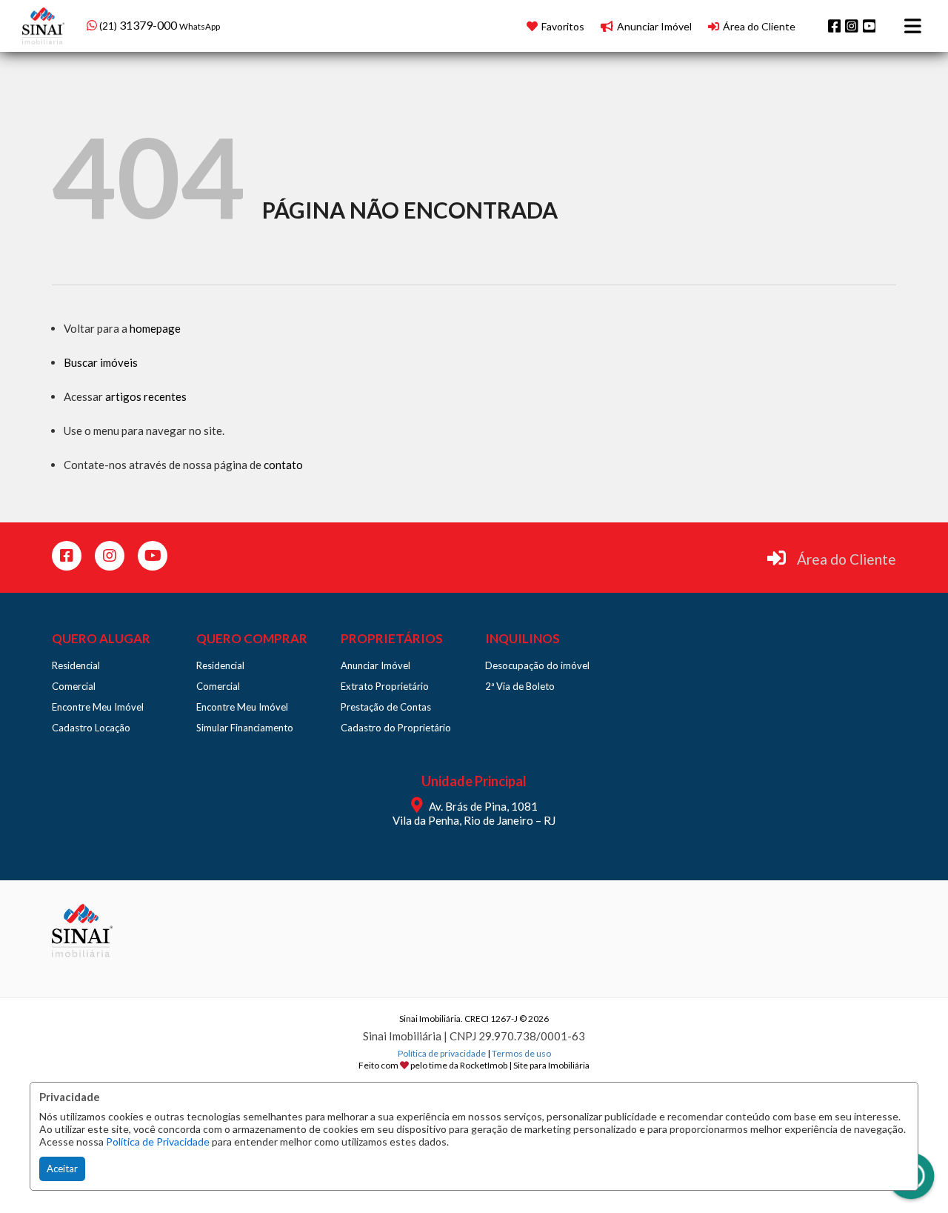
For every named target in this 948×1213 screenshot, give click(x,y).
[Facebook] (834, 26)
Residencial (76, 665)
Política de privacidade (442, 1053)
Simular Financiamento (244, 728)
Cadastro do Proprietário (396, 728)
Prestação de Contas (386, 707)
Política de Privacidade (158, 1141)
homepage (155, 328)
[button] (181, 24)
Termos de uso (521, 1053)
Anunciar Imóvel (375, 665)
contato (283, 464)
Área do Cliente (846, 559)
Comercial (74, 686)
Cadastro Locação (91, 728)
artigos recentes (146, 396)
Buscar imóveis (101, 362)
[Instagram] (851, 26)
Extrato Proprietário (385, 686)
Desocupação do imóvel (537, 665)
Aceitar (62, 1168)
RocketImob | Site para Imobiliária (525, 1065)
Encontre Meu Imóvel (98, 707)
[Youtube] (869, 26)
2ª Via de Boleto (520, 686)
